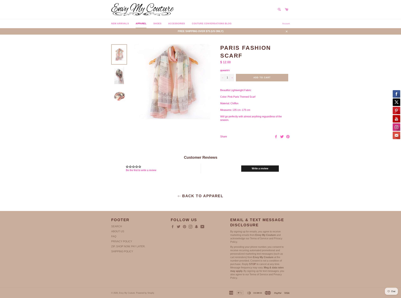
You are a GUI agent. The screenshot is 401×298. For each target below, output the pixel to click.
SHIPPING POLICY (122, 251)
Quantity (225, 70)
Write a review (260, 168)
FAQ (113, 236)
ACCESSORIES (176, 23)
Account (286, 23)
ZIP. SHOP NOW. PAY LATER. (128, 246)
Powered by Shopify (145, 293)
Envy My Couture (127, 293)
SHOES (157, 23)
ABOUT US (117, 231)
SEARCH (116, 226)
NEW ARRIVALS (120, 23)
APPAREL (141, 23)
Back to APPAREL (202, 196)
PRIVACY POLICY (121, 241)
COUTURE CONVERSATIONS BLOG (212, 23)
